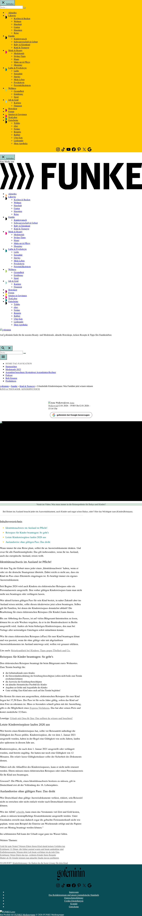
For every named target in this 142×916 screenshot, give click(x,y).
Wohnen (17, 21)
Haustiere (18, 30)
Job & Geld (13, 99)
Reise (16, 32)
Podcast (9, 375)
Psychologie (19, 82)
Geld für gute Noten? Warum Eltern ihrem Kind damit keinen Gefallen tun (32, 846)
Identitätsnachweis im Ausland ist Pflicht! (26, 527)
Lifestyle (12, 15)
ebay (16, 125)
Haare (16, 59)
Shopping (18, 64)
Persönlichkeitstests (22, 85)
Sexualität (18, 73)
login (1, 340)
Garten (17, 27)
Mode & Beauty (15, 50)
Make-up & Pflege (22, 61)
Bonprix (17, 131)
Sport (16, 96)
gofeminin (4, 386)
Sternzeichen (11, 366)
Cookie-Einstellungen (73, 900)
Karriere (17, 102)
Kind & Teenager (21, 47)
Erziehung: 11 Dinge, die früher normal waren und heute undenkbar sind (32, 849)
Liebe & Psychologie (17, 67)
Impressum (74, 892)
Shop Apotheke (21, 143)
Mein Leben (19, 79)
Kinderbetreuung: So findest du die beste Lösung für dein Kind (40, 862)
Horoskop (12, 108)
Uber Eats (18, 137)
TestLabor (12, 117)
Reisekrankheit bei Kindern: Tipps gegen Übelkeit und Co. (40, 650)
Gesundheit (19, 91)
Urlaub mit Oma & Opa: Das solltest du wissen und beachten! (41, 718)
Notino (17, 128)
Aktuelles (12, 12)
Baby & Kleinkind (22, 44)
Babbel (17, 134)
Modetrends (19, 53)
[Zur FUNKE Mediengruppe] (71, 188)
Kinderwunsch (20, 38)
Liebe (16, 70)
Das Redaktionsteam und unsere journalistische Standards (74, 894)
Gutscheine (13, 120)
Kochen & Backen (22, 18)
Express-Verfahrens (39, 708)
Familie (11, 35)
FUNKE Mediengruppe (24, 914)
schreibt (20, 812)
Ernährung (18, 93)
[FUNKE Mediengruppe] (7, 911)
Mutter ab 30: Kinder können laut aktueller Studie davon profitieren (29, 858)
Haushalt (18, 24)
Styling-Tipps (20, 56)
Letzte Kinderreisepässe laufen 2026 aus (26, 537)
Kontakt (73, 903)
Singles (17, 76)
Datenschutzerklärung (73, 897)
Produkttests (11, 380)
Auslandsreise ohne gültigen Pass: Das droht (28, 541)
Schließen (10, 4)
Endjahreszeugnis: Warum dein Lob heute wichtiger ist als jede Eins (29, 852)
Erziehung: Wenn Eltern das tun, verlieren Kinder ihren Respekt (28, 855)
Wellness (12, 88)
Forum (11, 111)
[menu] (3, 357)
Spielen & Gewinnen (17, 114)
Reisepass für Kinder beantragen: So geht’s (27, 532)
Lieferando (18, 140)
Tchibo (17, 123)
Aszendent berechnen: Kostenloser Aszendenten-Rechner (31, 372)
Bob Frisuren (11, 378)
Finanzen (18, 105)
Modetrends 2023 (13, 369)
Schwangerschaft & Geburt (26, 41)
